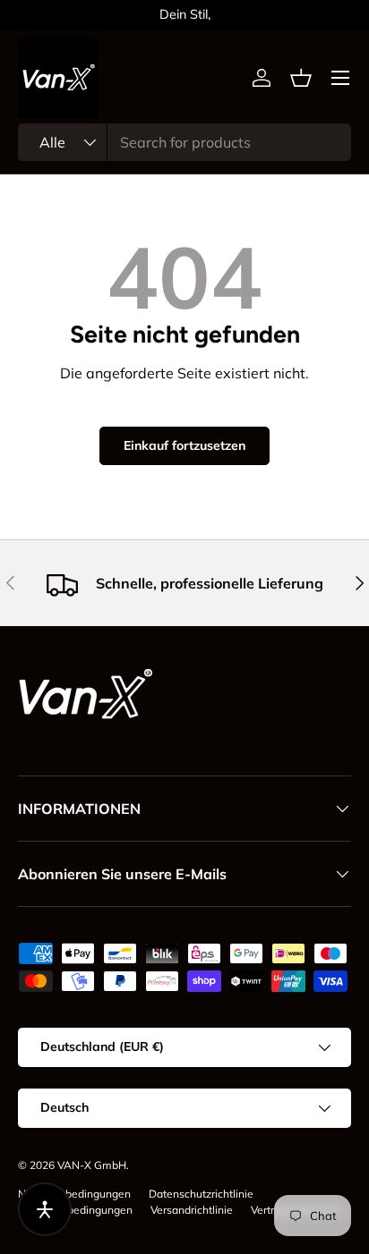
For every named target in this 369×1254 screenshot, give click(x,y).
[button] (301, 77)
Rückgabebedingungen (75, 1209)
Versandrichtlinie (191, 1209)
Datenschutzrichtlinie (201, 1193)
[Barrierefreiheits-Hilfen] (45, 1209)
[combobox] (184, 142)
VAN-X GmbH (91, 1165)
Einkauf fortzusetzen (184, 445)
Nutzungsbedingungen (74, 1193)
